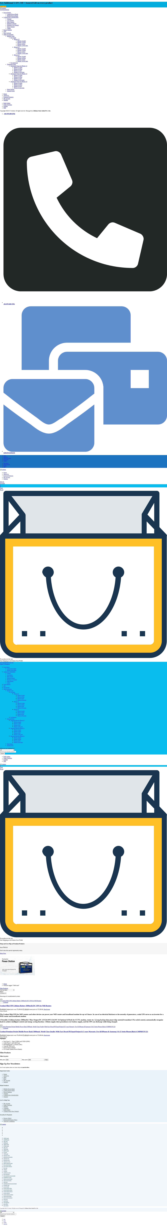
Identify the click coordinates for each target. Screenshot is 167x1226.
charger (5, 1169)
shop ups (5, 1199)
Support (5, 1082)
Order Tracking (7, 104)
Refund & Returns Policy (10, 1120)
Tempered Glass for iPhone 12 (18, 66)
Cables (9, 28)
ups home (5, 1201)
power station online (8, 1194)
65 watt (5, 1152)
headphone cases (7, 1177)
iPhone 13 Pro (21, 52)
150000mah (6, 1139)
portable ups (6, 1185)
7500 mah (5, 1154)
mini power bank (7, 1180)
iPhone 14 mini (21, 56)
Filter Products (4, 988)
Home (5, 94)
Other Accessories (8, 34)
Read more (47, 1009)
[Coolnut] (3, 8)
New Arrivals (7, 33)
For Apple (13, 37)
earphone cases (7, 1172)
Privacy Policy (7, 1118)
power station (6, 1193)
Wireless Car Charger (13, 25)
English (5, 106)
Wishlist (5, 100)
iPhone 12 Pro (21, 44)
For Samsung (14, 63)
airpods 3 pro (6, 1155)
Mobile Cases (10, 36)
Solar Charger (11, 27)
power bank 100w (7, 1188)
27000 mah (6, 1146)
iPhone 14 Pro (21, 59)
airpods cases (6, 1160)
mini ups (5, 1182)
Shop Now (3, 953)
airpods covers (6, 1161)
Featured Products (8, 97)
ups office (5, 1204)
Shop (4, 1077)
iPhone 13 (16, 47)
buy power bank (7, 1165)
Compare (5, 1002)
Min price (2, 1059)
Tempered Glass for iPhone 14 (18, 81)
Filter (46, 1059)
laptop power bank (7, 1179)
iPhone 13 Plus (21, 50)
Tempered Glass (11, 64)
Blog (4, 1079)
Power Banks (7, 12)
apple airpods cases (8, 1163)
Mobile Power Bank (12, 16)
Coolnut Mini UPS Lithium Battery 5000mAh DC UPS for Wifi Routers (25, 1006)
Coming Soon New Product (11, 1111)
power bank (6, 1186)
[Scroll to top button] (163, 1222)
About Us (6, 95)
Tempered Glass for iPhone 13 (18, 74)
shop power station (7, 1197)
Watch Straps (10, 89)
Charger (9, 19)
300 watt (5, 1147)
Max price (25, 1059)
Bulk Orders (6, 103)
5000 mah (5, 1149)
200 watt (5, 1141)
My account (6, 98)
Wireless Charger (11, 23)
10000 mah (6, 1138)
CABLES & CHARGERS (10, 17)
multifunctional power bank (10, 1183)
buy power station (7, 1166)
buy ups (5, 1168)
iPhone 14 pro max (19, 88)
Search (2, 753)
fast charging (6, 1174)
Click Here (3, 6)
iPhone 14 (16, 55)
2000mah (5, 1143)
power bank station (7, 1191)
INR (4, 108)
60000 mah (6, 1150)
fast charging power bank (9, 1175)
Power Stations (7, 30)
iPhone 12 (16, 39)
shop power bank (7, 1196)
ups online (5, 1205)
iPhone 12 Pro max (22, 45)
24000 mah (6, 1144)
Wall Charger (10, 22)
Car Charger (10, 20)
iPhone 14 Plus (21, 58)
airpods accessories (7, 1157)
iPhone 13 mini (21, 48)
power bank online (7, 1190)
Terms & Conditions (9, 1121)
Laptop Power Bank (12, 14)
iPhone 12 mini (21, 41)
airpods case (6, 1158)
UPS (4, 31)
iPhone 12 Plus (21, 42)
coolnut (5, 1171)
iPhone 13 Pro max (22, 53)
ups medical (6, 1202)
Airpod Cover (11, 91)
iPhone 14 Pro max (22, 61)
